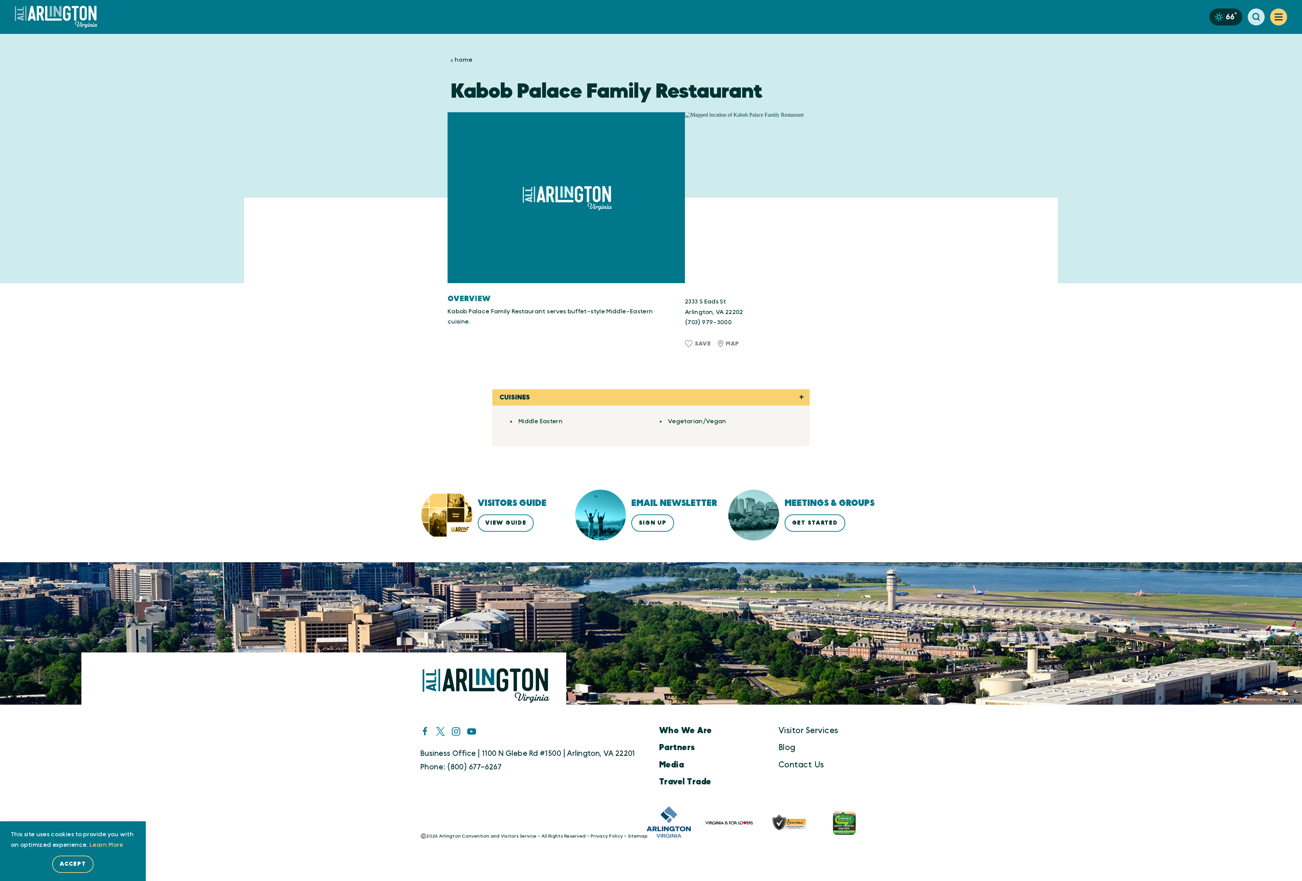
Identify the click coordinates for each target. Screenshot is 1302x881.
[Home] (59, 17)
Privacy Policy (607, 836)
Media (671, 765)
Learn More (106, 845)
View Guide (505, 523)
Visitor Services (808, 731)
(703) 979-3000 (708, 322)
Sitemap (638, 836)
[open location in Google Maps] (769, 197)
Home (464, 60)
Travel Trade (685, 782)
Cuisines (514, 397)
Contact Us (801, 765)
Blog (786, 748)
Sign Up (653, 523)
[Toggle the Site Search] (1256, 16)
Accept (73, 864)
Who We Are (685, 731)
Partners (677, 748)
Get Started (815, 523)
